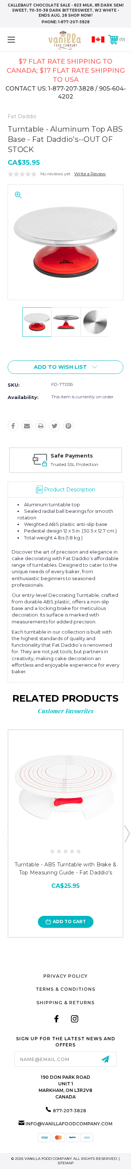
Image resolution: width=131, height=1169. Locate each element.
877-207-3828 (69, 1110)
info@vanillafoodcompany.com (68, 1123)
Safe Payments (72, 455)
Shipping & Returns (65, 1002)
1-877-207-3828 (74, 22)
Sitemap (65, 1163)
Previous (4, 833)
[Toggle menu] (19, 39)
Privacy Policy (65, 976)
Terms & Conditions (65, 989)
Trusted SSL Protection (74, 464)
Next (126, 833)
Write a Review (90, 173)
